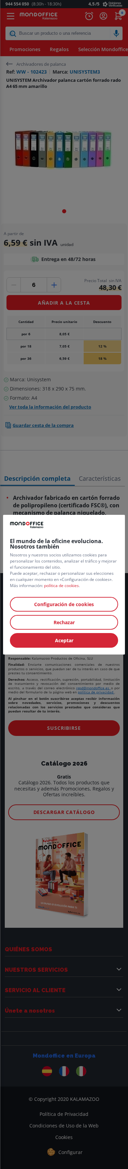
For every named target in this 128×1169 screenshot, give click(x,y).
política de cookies (61, 585)
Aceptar (64, 640)
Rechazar (64, 622)
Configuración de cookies (64, 604)
